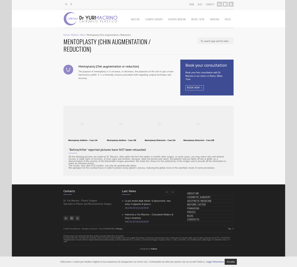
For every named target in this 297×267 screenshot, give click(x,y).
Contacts (210, 4)
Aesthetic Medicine (177, 19)
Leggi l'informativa (215, 261)
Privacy (119, 229)
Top (229, 229)
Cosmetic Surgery (154, 19)
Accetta (231, 261)
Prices (228, 19)
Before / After (197, 19)
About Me (135, 19)
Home (191, 4)
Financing (214, 19)
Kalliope (154, 249)
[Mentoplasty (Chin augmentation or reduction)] (68, 70)
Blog (200, 4)
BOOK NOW (193, 87)
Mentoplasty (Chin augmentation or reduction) (108, 66)
